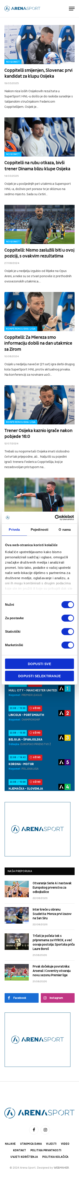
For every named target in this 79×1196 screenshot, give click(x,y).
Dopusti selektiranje (39, 676)
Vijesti (51, 1144)
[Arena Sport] (22, 8)
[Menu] (72, 8)
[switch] (67, 618)
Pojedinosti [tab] (39, 529)
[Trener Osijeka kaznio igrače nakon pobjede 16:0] (39, 404)
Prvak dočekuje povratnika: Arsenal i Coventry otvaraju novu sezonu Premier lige (52, 971)
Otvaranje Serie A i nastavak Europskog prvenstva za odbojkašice (52, 887)
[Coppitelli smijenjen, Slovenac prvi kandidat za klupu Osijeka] (39, 44)
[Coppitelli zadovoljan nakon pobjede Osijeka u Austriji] (39, 497)
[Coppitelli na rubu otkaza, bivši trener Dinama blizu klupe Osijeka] (39, 137)
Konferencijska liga (21, 328)
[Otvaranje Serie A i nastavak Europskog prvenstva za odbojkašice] (17, 889)
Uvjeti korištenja (24, 1157)
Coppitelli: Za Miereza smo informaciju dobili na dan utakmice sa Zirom (38, 343)
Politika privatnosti (46, 1150)
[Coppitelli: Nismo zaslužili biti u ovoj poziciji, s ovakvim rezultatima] (39, 224)
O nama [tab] (65, 529)
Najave (10, 1144)
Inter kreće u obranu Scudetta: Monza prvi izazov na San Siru (52, 914)
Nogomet (13, 61)
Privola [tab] (14, 529)
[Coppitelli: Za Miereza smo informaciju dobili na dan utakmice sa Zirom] (39, 311)
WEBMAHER (61, 1167)
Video (65, 1144)
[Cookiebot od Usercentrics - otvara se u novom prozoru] (56, 517)
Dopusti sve (39, 664)
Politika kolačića (55, 1157)
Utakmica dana (31, 1144)
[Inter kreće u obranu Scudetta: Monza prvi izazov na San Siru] (17, 915)
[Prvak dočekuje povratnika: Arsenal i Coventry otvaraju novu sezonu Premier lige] (17, 972)
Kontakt (19, 1150)
